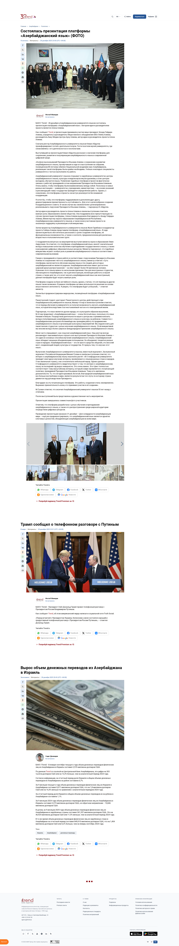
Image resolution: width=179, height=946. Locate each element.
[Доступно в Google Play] (150, 934)
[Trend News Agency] (27, 900)
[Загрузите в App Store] (136, 934)
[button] (23, 45)
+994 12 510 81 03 (27, 917)
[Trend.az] (28, 16)
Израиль (40, 833)
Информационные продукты (119, 905)
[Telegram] (42, 934)
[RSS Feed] (51, 934)
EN (148, 942)
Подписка (112, 902)
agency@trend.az (27, 919)
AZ (151, 942)
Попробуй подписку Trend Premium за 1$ (56, 501)
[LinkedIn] (46, 934)
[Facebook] (28, 934)
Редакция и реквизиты (90, 905)
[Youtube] (37, 934)
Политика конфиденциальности (146, 905)
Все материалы (49, 117)
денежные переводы (67, 833)
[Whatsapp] (23, 934)
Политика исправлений (91, 914)
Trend (50, 132)
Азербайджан (52, 833)
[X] (32, 934)
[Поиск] (112, 17)
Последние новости (63, 902)
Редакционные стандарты (92, 911)
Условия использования (143, 902)
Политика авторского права (145, 908)
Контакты (86, 908)
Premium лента (62, 905)
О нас (85, 902)
